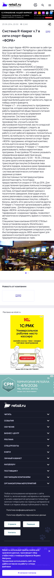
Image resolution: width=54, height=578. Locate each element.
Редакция (31, 524)
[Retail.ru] (15, 5)
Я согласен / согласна (27, 573)
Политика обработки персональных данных (26, 515)
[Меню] (50, 5)
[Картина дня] (35, 5)
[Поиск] (42, 5)
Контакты (12, 532)
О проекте (12, 524)
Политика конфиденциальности (21, 510)
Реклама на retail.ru (12, 312)
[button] (27, 414)
